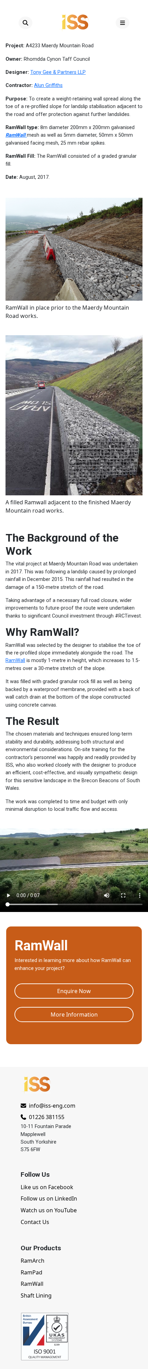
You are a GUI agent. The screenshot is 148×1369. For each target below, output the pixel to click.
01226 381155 (46, 1117)
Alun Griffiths (48, 85)
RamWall (15, 660)
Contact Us (35, 1222)
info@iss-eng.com (52, 1105)
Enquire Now (74, 991)
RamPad (31, 1272)
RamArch (32, 1260)
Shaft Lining (36, 1295)
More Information (74, 1014)
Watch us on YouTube (49, 1210)
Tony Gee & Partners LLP (58, 72)
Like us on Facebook (47, 1187)
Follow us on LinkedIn (49, 1198)
